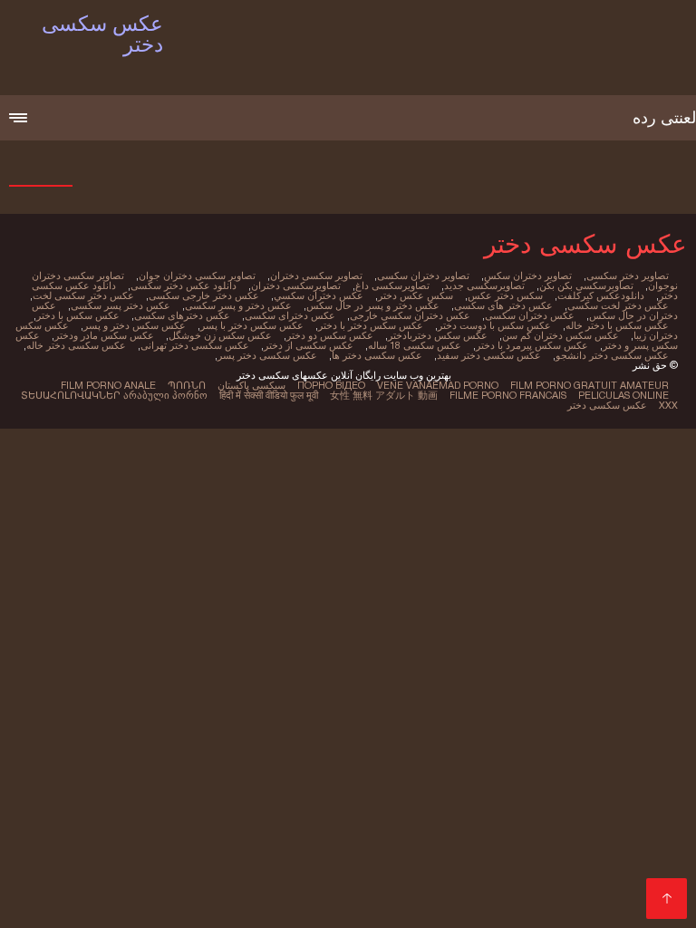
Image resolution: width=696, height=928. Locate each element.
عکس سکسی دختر (607, 405)
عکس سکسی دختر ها (377, 355)
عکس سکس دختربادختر (438, 335)
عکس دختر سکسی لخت (83, 295)
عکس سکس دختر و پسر (134, 325)
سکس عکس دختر (415, 295)
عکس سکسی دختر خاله (76, 345)
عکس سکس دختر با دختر (370, 325)
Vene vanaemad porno (437, 385)
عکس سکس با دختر (78, 315)
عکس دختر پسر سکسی (120, 305)
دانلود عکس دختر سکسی (183, 285)
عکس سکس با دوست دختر (494, 325)
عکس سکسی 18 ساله (414, 345)
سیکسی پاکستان (251, 385)
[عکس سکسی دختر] (666, 898)
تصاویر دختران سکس (528, 275)
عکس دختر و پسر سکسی (238, 305)
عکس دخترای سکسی (290, 315)
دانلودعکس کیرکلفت (600, 295)
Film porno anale (108, 385)
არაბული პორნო (165, 395)
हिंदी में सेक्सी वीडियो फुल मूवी (268, 395)
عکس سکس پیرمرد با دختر (532, 345)
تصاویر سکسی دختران (316, 275)
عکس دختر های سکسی (503, 305)
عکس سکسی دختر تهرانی (194, 345)
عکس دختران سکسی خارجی (410, 315)
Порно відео (331, 385)
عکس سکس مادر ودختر (104, 335)
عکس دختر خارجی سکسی (204, 295)
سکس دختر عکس (505, 295)
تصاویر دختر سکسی (627, 275)
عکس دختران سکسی (530, 315)
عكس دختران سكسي (318, 295)
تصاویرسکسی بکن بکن (586, 285)
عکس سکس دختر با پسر (252, 325)
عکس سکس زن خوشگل (220, 335)
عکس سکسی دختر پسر (267, 355)
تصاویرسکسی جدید (484, 285)
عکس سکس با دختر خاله (617, 325)
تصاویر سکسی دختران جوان (197, 275)
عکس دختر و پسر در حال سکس (373, 305)
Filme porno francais (508, 395)
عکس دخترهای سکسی (182, 315)
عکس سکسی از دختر (308, 345)
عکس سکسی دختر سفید (489, 355)
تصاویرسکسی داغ (392, 285)
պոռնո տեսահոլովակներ (113, 390)
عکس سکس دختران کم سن (560, 335)
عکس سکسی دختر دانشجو (612, 355)
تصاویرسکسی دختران (296, 285)
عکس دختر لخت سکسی (618, 305)
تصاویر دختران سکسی (423, 275)
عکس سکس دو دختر (329, 335)
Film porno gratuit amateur (589, 385)
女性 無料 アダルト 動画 (384, 395)
